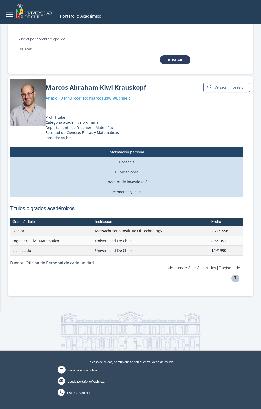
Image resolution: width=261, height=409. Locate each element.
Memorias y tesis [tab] (126, 191)
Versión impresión (229, 87)
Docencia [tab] (127, 162)
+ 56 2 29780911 (78, 393)
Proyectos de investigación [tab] (127, 181)
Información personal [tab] (126, 152)
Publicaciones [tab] (127, 171)
